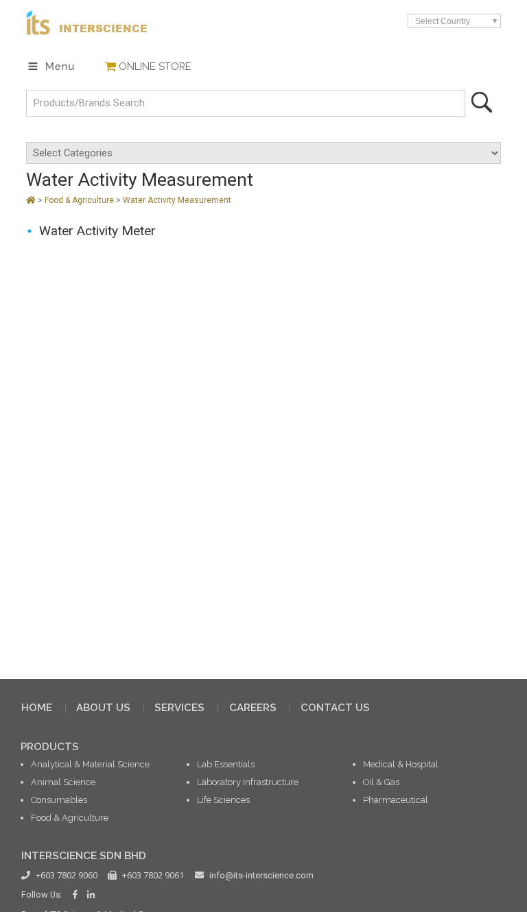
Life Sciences (223, 800)
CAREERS (253, 707)
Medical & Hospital (400, 764)
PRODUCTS (50, 747)
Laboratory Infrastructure (247, 782)
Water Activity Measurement (177, 200)
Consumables (59, 800)
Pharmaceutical (395, 800)
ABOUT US (103, 707)
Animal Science (63, 782)
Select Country (442, 20)
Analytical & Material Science (90, 764)
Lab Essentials (226, 764)
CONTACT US (335, 707)
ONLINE (155, 66)
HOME (36, 707)
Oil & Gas (381, 782)
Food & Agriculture (80, 200)
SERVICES (179, 707)
